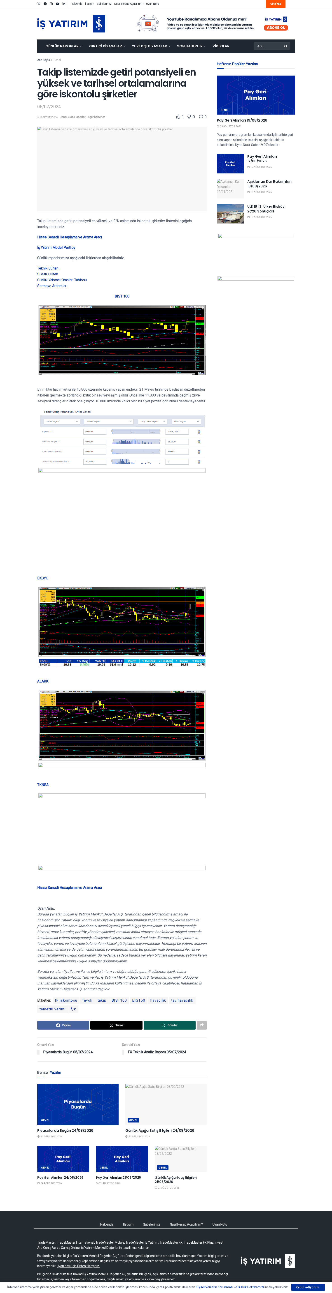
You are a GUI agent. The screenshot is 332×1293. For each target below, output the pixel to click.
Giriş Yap (275, 3)
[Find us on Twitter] (38, 4)
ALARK (42, 681)
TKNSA (43, 785)
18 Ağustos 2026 (261, 192)
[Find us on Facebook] (45, 4)
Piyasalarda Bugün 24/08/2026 (65, 1130)
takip (102, 1000)
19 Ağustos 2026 (230, 126)
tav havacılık (182, 1000)
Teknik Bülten (47, 268)
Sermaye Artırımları (52, 286)
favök (87, 1000)
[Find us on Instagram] (51, 4)
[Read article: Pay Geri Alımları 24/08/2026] (63, 1159)
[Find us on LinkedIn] (64, 4)
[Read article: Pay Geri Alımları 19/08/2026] (256, 95)
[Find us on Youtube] (57, 4)
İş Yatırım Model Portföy (56, 247)
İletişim (89, 3)
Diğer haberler (96, 117)
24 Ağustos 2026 (51, 1136)
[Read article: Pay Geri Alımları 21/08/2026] (122, 1159)
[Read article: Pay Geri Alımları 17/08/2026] (230, 163)
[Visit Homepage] (71, 23)
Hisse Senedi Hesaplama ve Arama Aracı (69, 237)
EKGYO (42, 578)
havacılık (158, 1000)
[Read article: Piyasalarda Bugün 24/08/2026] (78, 1104)
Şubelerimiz (104, 3)
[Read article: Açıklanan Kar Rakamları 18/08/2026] (230, 188)
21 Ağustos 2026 (109, 1183)
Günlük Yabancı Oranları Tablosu (62, 280)
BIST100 (119, 1000)
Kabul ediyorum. (308, 1287)
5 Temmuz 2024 (47, 117)
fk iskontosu (66, 1000)
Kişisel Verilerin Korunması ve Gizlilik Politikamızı (230, 1287)
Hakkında (76, 3)
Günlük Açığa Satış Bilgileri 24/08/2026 (159, 1130)
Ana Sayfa (43, 60)
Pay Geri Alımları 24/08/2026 (60, 1177)
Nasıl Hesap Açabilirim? (128, 3)
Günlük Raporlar (62, 46)
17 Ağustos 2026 (261, 167)
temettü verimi (52, 1009)
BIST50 (138, 1000)
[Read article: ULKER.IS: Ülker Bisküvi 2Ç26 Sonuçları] (230, 214)
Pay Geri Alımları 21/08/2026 (118, 1177)
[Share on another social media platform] (202, 1025)
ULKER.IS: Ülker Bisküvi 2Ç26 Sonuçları (266, 209)
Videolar (221, 46)
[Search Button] (286, 46)
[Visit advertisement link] (212, 24)
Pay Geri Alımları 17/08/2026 (262, 159)
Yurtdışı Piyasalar (149, 46)
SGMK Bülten (47, 274)
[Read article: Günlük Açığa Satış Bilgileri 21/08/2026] (181, 1159)
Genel (57, 60)
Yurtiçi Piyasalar (105, 46)
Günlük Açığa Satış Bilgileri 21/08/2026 (176, 1179)
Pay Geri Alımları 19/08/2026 (242, 120)
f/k (73, 1009)
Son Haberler (190, 46)
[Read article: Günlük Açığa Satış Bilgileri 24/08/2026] (166, 1104)
